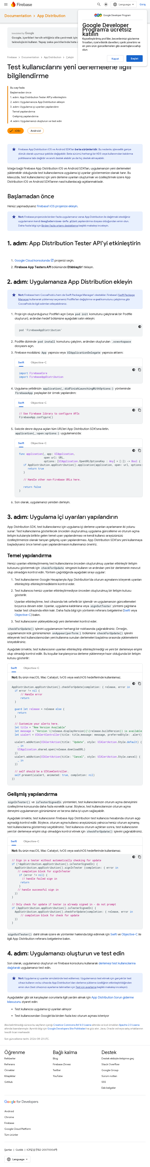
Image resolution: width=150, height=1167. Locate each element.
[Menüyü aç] (6, 4)
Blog (55, 1058)
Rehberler (10, 1058)
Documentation (17, 16)
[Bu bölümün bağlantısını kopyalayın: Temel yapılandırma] (55, 556)
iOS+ (18, 130)
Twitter (57, 1070)
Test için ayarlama (86, 987)
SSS (104, 1082)
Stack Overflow (110, 1064)
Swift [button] (21, 362)
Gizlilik (19, 1149)
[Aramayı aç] (99, 4)
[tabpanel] (78, 375)
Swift (127, 610)
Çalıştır (70, 57)
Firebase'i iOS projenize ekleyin (57, 206)
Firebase (12, 57)
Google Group (110, 1070)
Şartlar (8, 1149)
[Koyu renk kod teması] (140, 327)
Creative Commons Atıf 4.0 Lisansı (72, 1025)
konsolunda (32, 260)
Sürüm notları (109, 1076)
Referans (9, 1064)
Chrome (9, 1117)
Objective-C (23, 615)
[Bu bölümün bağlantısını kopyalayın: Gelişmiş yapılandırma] (61, 794)
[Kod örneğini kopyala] (139, 370)
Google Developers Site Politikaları (66, 1028)
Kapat (115, 58)
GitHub (8, 1082)
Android (36, 130)
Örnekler (9, 1070)
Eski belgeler (109, 1087)
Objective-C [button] (39, 362)
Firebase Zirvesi (62, 1064)
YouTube (58, 1076)
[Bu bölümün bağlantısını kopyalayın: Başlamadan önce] (57, 197)
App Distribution (51, 16)
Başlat (134, 58)
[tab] (21, 362)
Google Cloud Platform (17, 1129)
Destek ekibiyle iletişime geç (118, 1058)
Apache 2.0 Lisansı (129, 1025)
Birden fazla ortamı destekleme (60, 225)
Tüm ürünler (11, 1134)
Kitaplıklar (10, 1076)
